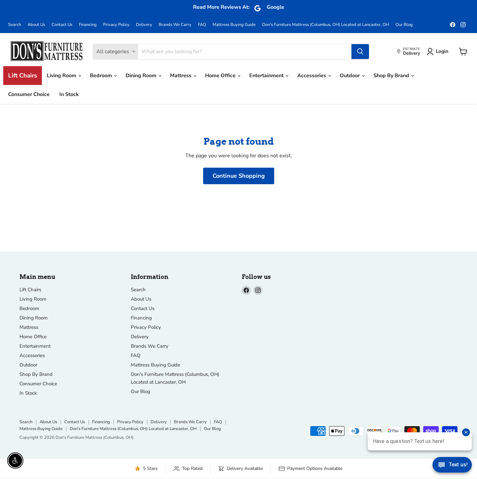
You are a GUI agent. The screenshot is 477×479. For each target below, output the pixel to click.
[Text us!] (452, 466)
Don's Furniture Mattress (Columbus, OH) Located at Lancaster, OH (325, 24)
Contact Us (62, 24)
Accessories (312, 75)
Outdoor (350, 75)
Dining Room (142, 75)
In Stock (69, 94)
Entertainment (267, 75)
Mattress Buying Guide (234, 24)
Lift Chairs (22, 75)
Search (14, 24)
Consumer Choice (29, 94)
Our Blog (404, 24)
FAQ (202, 24)
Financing (88, 24)
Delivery (144, 24)
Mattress (181, 75)
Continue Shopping (239, 176)
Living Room (62, 75)
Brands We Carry (175, 24)
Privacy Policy (116, 24)
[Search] (360, 51)
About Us (36, 24)
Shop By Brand (391, 75)
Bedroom (101, 75)
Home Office (221, 75)
